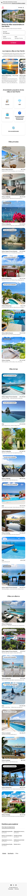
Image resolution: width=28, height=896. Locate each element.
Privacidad (10, 889)
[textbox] (7, 38)
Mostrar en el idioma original (18, 3)
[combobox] (13, 33)
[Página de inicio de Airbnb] (3, 7)
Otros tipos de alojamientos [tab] (8, 827)
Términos (16, 889)
